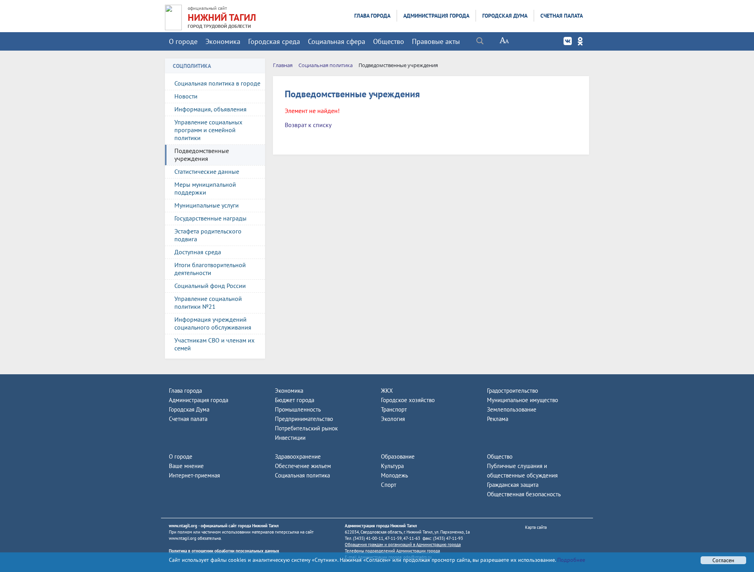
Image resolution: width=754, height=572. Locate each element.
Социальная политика (302, 475)
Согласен (723, 560)
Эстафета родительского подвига (208, 235)
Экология (393, 419)
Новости (186, 96)
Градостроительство (512, 390)
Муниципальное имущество (522, 400)
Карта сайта (536, 527)
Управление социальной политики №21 (208, 302)
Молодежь (394, 475)
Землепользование (511, 409)
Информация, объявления (210, 109)
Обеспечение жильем (303, 466)
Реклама (497, 419)
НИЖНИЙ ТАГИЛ (222, 17)
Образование (398, 456)
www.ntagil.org (183, 525)
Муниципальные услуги (206, 205)
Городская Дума (504, 15)
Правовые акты (436, 41)
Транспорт (394, 409)
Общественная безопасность (524, 494)
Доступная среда (197, 252)
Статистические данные (206, 171)
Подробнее (570, 559)
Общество (388, 41)
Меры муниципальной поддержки (205, 188)
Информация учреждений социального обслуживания (212, 323)
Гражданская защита (512, 484)
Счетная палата (561, 15)
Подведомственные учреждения (201, 154)
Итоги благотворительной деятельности (210, 269)
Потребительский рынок (306, 428)
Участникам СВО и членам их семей (214, 344)
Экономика (222, 41)
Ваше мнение (186, 466)
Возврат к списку (308, 125)
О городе (183, 41)
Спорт (388, 484)
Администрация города (436, 15)
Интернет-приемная (194, 475)
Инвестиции (290, 437)
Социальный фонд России (210, 286)
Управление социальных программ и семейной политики (208, 130)
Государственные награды (210, 218)
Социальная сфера (336, 41)
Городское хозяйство (408, 400)
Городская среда (274, 41)
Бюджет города (294, 400)
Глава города (372, 15)
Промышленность (298, 409)
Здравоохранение (298, 456)
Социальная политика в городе (217, 83)
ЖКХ (387, 390)
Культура (392, 466)
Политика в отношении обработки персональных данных (224, 551)
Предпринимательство (304, 419)
